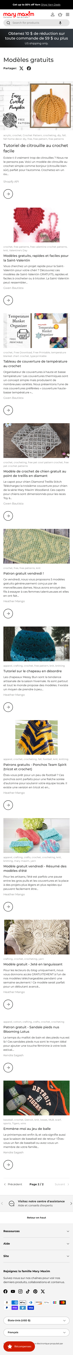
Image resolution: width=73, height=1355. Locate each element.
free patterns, (22, 246)
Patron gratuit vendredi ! (23, 573)
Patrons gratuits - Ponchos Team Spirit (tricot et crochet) (35, 767)
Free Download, (23, 352)
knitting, (8, 860)
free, (30, 138)
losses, (44, 1119)
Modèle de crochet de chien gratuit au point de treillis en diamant (34, 473)
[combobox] (36, 22)
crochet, (17, 135)
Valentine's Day (18, 250)
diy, (59, 135)
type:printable (38, 356)
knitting (60, 665)
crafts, (28, 857)
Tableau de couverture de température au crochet (35, 363)
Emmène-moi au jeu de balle (27, 1129)
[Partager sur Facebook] (29, 68)
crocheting (57, 1021)
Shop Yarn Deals (50, 4)
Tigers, (16, 1123)
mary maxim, (22, 860)
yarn (33, 860)
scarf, (58, 1119)
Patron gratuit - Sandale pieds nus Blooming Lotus (31, 1029)
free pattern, (41, 138)
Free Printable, (42, 352)
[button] (60, 22)
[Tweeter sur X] (21, 68)
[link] (59, 1184)
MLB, (52, 1119)
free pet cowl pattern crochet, (46, 462)
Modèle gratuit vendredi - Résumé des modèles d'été (35, 868)
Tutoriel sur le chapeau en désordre (32, 671)
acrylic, (7, 135)
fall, (64, 135)
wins (23, 1123)
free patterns (56, 138)
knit (38, 568)
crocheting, (50, 135)
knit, (6, 250)
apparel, (8, 665)
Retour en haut (36, 1217)
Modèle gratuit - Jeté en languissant (32, 964)
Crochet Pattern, (33, 135)
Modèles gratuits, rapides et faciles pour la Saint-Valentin (36, 258)
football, (48, 759)
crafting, (18, 665)
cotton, (18, 1021)
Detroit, (29, 1119)
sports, (7, 1123)
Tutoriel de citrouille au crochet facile (35, 148)
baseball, (8, 1119)
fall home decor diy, (15, 138)
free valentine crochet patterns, (48, 246)
